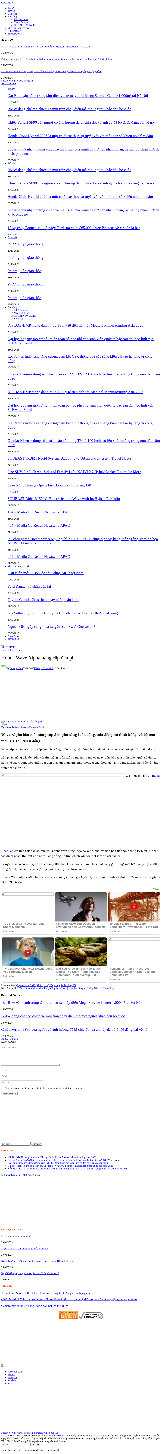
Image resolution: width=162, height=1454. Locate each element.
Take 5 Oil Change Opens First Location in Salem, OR (49, 485)
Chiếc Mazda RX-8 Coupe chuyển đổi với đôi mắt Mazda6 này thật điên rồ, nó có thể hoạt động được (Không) (69, 1299)
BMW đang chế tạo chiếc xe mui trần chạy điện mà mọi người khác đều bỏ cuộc (69, 109)
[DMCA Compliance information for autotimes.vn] (91, 1318)
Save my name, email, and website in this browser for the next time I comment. (44, 1088)
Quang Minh (16, 668)
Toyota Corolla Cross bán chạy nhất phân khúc (43, 600)
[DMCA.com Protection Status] (68, 1318)
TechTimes (34, 1175)
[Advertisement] (81, 696)
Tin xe (4, 650)
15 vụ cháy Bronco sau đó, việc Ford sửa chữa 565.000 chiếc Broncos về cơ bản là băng (75, 228)
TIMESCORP (15, 33)
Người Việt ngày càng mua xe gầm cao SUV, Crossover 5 (52, 626)
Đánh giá (12, 13)
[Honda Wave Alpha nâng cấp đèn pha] (21, 721)
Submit (35, 1444)
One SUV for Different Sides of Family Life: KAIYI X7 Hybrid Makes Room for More (74, 472)
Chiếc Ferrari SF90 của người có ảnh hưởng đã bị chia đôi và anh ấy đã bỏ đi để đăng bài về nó (81, 122)
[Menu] (2, 645)
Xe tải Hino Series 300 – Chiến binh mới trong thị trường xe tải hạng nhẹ (45, 1293)
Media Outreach (22, 22)
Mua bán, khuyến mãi (18, 28)
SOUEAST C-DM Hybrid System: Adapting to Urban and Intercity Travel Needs (70, 458)
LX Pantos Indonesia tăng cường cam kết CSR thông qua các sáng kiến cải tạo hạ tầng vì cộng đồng (51, 71)
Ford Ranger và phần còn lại (29, 586)
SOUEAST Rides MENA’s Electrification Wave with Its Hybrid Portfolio (64, 499)
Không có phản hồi (43, 668)
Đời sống (12, 16)
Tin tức (11, 8)
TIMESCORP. (62, 1435)
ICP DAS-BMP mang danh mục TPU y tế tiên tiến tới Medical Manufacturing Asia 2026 (45, 46)
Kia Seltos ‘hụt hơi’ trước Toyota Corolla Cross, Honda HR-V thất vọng (63, 613)
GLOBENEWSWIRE (25, 25)
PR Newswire (21, 19)
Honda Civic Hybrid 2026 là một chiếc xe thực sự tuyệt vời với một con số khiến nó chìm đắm (80, 136)
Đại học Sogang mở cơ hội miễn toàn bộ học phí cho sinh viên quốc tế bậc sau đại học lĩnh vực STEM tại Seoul (57, 59)
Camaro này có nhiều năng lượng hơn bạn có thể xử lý (34, 1305)
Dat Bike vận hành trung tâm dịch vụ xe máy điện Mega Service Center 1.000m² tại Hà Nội (78, 96)
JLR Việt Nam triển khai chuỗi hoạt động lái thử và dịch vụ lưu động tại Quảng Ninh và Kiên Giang (64, 988)
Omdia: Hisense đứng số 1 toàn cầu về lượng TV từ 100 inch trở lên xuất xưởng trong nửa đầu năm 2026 (60, 1165)
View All (18, 318)
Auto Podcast (14, 30)
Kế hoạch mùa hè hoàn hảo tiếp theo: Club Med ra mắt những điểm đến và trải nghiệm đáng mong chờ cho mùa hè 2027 (68, 1168)
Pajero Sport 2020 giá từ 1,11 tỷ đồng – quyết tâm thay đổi (46, 985)
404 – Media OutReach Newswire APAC (39, 512)
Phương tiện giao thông (26, 244)
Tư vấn (11, 10)
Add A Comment (9, 1038)
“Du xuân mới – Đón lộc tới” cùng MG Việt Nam (46, 573)
